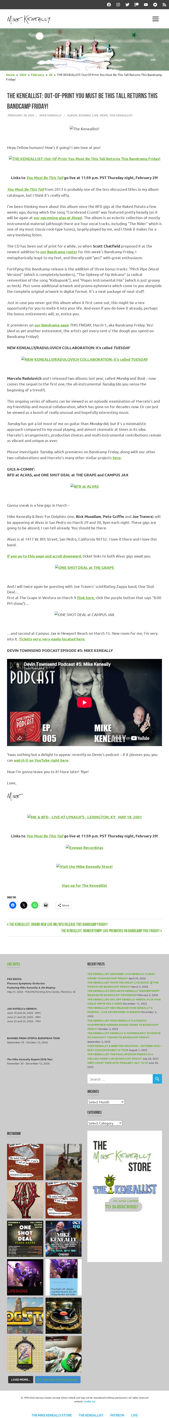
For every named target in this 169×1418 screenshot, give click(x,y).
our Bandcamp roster (58, 251)
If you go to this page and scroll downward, (44, 556)
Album (72, 115)
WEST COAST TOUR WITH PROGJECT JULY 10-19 (117, 1062)
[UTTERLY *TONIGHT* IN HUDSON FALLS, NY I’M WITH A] (64, 1277)
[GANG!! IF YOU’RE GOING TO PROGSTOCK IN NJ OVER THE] (25, 1316)
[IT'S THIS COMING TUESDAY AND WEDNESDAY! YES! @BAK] (25, 1162)
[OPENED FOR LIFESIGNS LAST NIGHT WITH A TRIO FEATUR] (25, 1277)
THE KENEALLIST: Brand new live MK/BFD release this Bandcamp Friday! (58, 924)
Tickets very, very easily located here (51, 639)
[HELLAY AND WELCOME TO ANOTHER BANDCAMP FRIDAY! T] (25, 1354)
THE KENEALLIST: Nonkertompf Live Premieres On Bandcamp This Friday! (110, 930)
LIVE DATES (13, 964)
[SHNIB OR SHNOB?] (25, 1200)
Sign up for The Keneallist (84, 885)
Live (95, 115)
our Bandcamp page (52, 325)
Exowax (85, 115)
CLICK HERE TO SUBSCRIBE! (122, 1204)
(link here (85, 597)
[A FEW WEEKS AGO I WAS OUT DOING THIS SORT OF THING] (64, 1162)
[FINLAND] (64, 1354)
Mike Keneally (50, 115)
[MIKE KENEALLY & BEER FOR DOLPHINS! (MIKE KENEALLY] (64, 1200)
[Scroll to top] (161, 1410)
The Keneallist (121, 115)
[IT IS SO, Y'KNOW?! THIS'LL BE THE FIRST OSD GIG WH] (25, 1239)
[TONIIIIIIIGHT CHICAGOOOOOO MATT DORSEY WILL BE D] (64, 1239)
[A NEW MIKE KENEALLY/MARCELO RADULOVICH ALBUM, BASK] (64, 1316)
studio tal (89, 1401)
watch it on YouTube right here (41, 760)
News (104, 115)
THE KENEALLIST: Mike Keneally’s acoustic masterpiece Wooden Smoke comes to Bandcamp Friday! (122, 1025)
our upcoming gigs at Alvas (57, 217)
